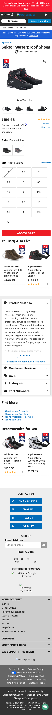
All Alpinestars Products (16, 411)
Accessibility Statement (19, 679)
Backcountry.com (13, 694)
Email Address (14, 540)
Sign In (5, 604)
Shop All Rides (37, 683)
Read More (25, 355)
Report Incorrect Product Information (26, 361)
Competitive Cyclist (38, 694)
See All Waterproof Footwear (19, 416)
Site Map (42, 679)
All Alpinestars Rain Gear (17, 414)
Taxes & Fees (36, 676)
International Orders (13, 631)
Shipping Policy (16, 676)
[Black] (19, 108)
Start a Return (10, 615)
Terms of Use (16, 669)
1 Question (46, 127)
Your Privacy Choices (29, 672)
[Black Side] (30, 108)
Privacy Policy (35, 669)
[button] (26, 526)
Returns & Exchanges (14, 611)
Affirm (5, 619)
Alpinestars (7, 42)
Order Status (9, 607)
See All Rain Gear (13, 419)
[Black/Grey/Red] (8, 108)
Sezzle (5, 623)
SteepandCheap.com (26, 698)
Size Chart (46, 163)
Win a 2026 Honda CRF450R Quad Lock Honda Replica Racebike (26, 6)
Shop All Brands (16, 683)
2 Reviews (46, 123)
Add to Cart (26, 233)
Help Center (8, 627)
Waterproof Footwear (14, 27)
